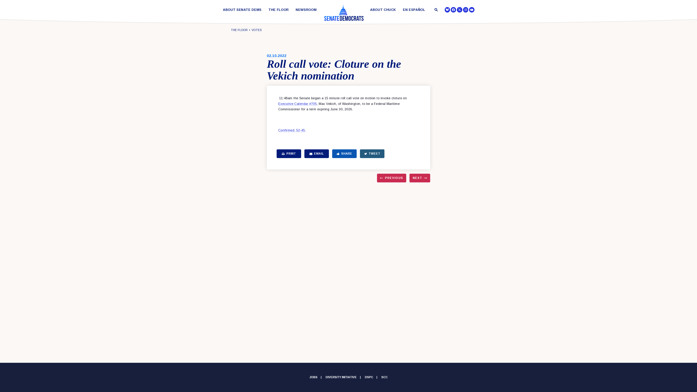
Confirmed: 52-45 (291, 130)
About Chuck (383, 10)
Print (291, 153)
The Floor (278, 10)
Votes (257, 30)
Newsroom (306, 10)
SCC (384, 377)
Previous (394, 177)
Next (417, 177)
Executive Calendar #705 (297, 104)
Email (319, 153)
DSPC (369, 377)
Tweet (374, 153)
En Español (414, 10)
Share (346, 153)
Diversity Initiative (341, 377)
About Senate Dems (242, 10)
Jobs (313, 377)
